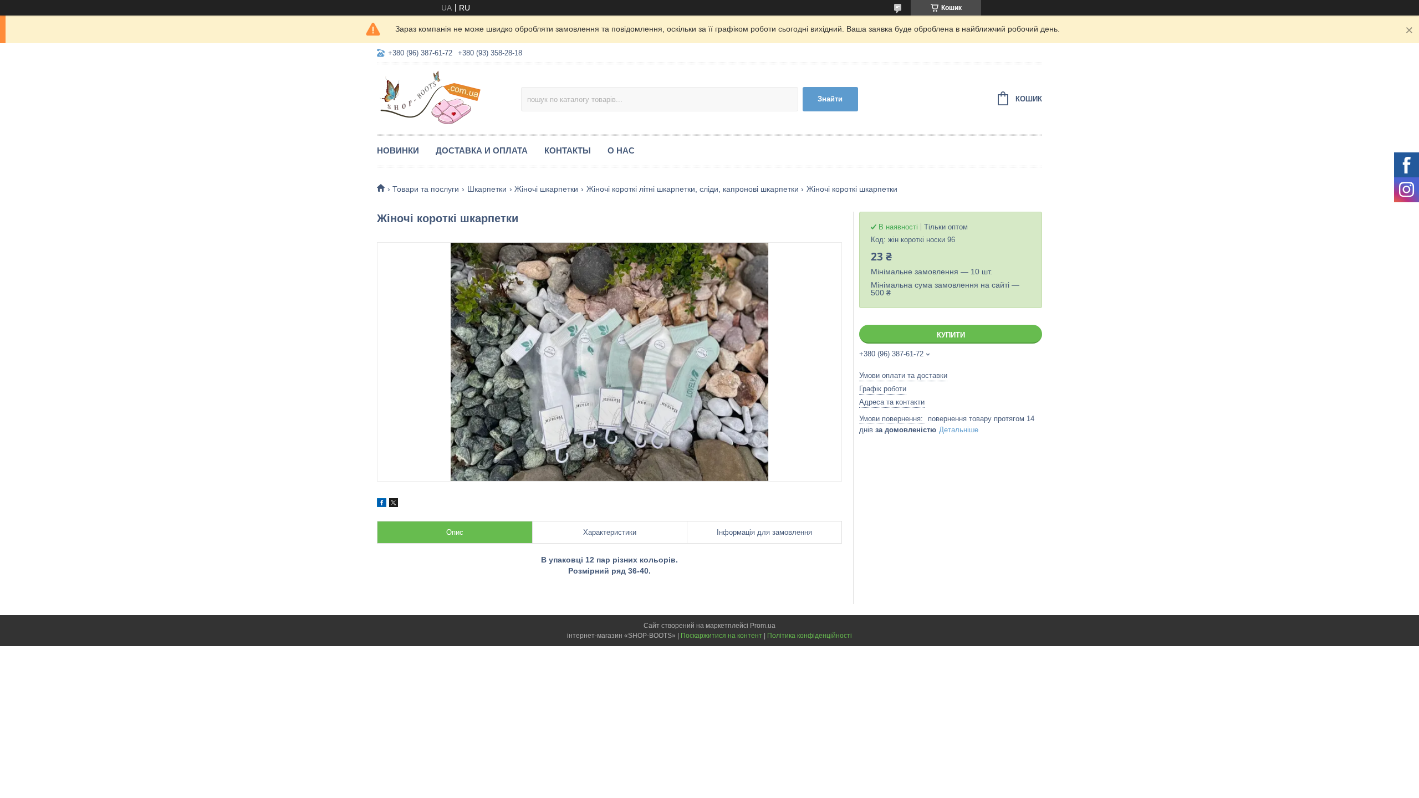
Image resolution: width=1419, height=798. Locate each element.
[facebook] (381, 504)
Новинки (398, 150)
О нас (621, 150)
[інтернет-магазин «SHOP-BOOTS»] (449, 97)
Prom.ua (762, 626)
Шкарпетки (487, 189)
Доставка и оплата (482, 150)
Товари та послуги (425, 189)
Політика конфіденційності (809, 636)
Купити (951, 335)
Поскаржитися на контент (721, 636)
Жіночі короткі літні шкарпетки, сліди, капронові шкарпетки (692, 189)
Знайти (830, 99)
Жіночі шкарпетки (546, 189)
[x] (393, 504)
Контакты (567, 150)
